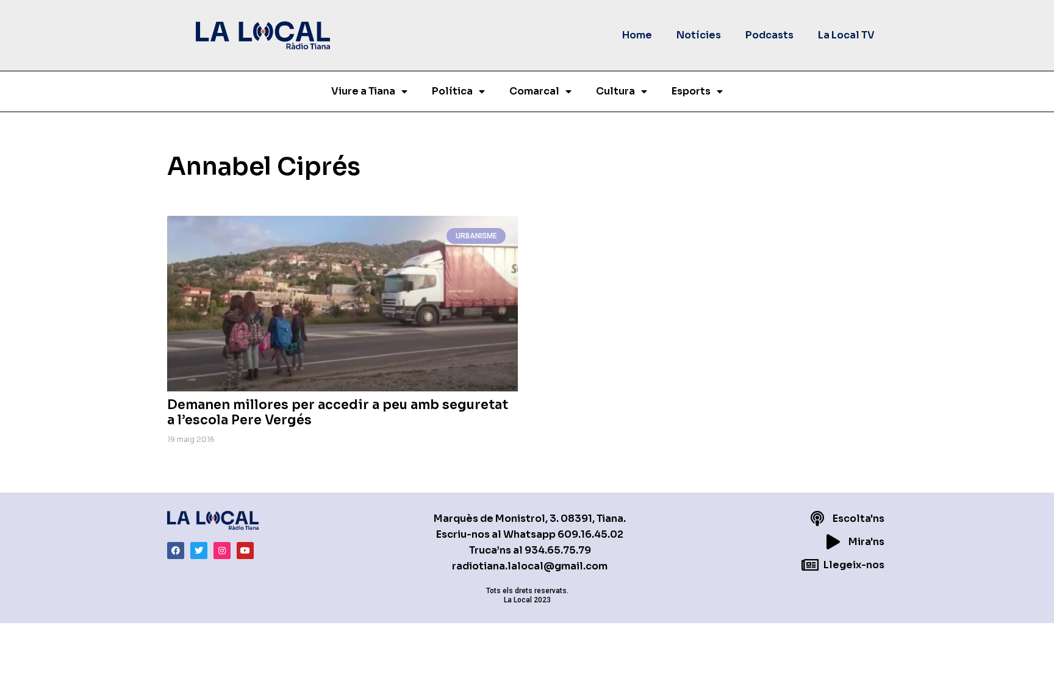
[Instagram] (222, 550)
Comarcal (534, 91)
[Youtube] (245, 550)
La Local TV (846, 35)
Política (452, 91)
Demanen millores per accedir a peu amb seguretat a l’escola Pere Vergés (337, 412)
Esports (691, 91)
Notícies (698, 35)
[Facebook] (175, 550)
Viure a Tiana (363, 91)
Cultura (615, 91)
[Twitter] (198, 550)
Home (637, 35)
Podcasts (769, 35)
